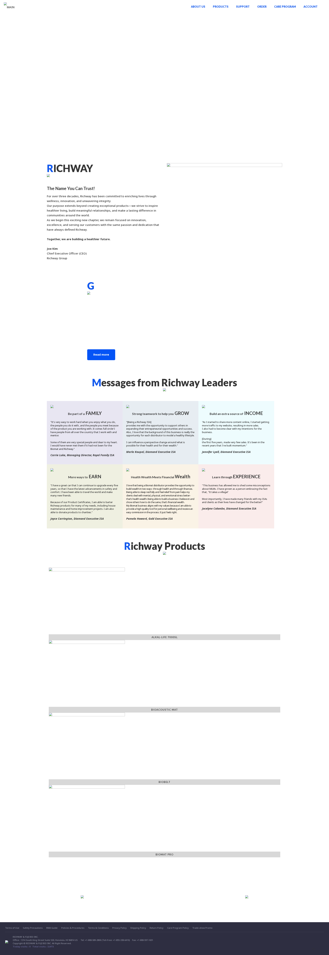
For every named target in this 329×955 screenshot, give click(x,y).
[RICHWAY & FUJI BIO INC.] (9, 6)
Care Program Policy (178, 927)
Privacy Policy (119, 927)
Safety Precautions (33, 927)
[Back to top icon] (313, 948)
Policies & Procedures (72, 927)
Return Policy (156, 927)
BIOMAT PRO (164, 854)
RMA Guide (51, 927)
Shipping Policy (138, 927)
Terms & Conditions (98, 927)
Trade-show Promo (202, 927)
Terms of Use (12, 927)
